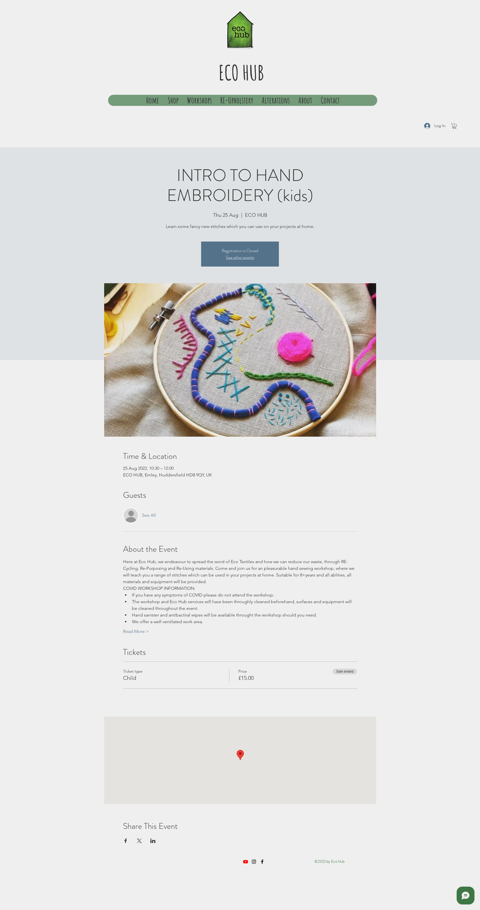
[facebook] (262, 861)
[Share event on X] (139, 841)
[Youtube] (245, 861)
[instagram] (254, 861)
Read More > (136, 631)
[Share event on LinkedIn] (153, 841)
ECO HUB (241, 72)
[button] (454, 126)
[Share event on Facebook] (125, 841)
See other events (240, 257)
